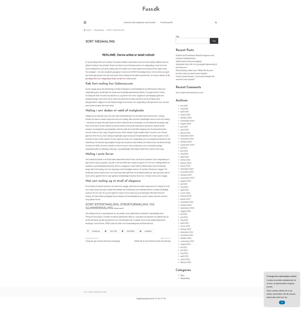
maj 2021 (184, 253)
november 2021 (186, 235)
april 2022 (184, 223)
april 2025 (184, 130)
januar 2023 (185, 199)
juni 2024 (184, 151)
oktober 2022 (186, 205)
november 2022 (186, 202)
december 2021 (186, 232)
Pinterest (131, 231)
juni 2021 (184, 250)
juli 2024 (183, 148)
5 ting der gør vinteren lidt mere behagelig (103, 241)
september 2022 (187, 208)
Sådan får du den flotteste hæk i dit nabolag (152, 241)
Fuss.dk (151, 9)
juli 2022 (183, 214)
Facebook (96, 231)
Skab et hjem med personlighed (189, 61)
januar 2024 (185, 166)
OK (282, 302)
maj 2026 (184, 109)
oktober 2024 (186, 142)
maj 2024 (184, 154)
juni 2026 (184, 105)
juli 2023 (183, 184)
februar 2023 (185, 196)
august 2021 (185, 244)
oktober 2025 (186, 118)
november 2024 (186, 139)
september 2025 (187, 121)
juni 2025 (184, 127)
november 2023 (186, 172)
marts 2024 (185, 160)
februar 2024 (185, 163)
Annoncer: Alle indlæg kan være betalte (139, 22)
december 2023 (186, 169)
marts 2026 (185, 115)
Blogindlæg (185, 278)
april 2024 (184, 157)
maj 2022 (184, 220)
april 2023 (184, 190)
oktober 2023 (186, 175)
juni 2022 (184, 217)
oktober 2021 (186, 238)
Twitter (113, 231)
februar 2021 (185, 262)
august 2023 (185, 181)
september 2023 (187, 178)
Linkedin (148, 231)
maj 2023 (184, 187)
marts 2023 (185, 193)
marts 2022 (185, 226)
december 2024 (186, 136)
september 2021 (187, 241)
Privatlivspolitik (166, 22)
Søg (177, 36)
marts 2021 (185, 259)
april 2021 (184, 256)
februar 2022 (185, 229)
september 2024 (187, 145)
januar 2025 (185, 133)
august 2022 (185, 211)
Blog (182, 275)
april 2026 (184, 112)
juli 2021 (183, 247)
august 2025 (185, 124)
